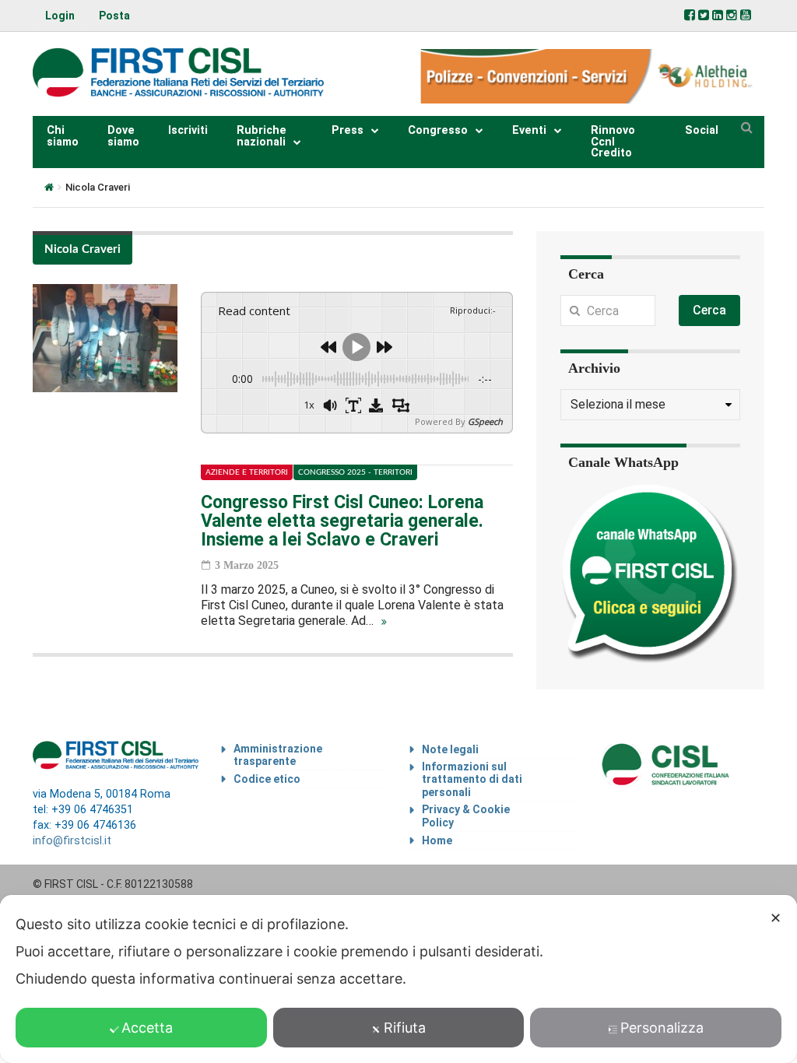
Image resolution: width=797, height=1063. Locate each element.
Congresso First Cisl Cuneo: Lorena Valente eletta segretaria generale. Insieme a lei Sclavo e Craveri (342, 521)
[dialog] (398, 979)
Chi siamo (63, 136)
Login (60, 15)
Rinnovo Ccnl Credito (613, 142)
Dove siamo (123, 136)
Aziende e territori (246, 472)
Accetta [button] (147, 1027)
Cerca (709, 310)
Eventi (529, 130)
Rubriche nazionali (261, 136)
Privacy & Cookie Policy (466, 816)
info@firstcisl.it (72, 840)
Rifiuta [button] (405, 1027)
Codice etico (266, 779)
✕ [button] (775, 918)
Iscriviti (188, 130)
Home (437, 840)
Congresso (438, 130)
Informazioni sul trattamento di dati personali (472, 779)
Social (701, 130)
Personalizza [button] (662, 1027)
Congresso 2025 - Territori (355, 472)
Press (347, 130)
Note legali (450, 749)
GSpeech (485, 421)
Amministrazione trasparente (277, 755)
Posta (114, 15)
